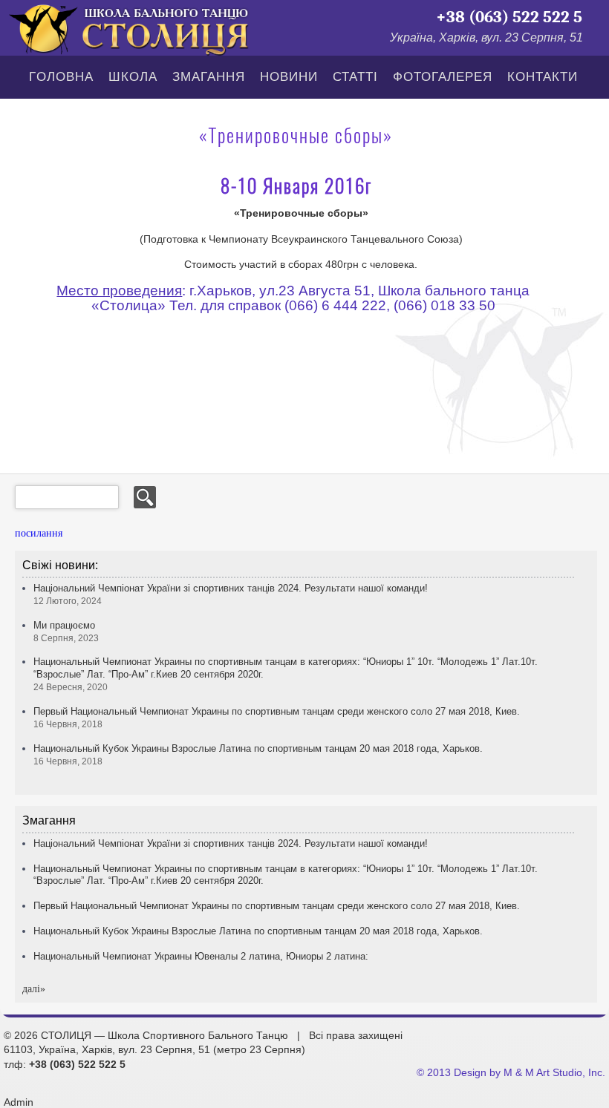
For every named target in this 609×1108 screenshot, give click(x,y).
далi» (33, 988)
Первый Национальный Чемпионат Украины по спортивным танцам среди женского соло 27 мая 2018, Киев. (276, 905)
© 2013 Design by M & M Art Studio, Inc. (511, 1072)
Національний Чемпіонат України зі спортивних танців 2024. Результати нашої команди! (230, 843)
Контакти (542, 77)
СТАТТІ (355, 77)
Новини (289, 77)
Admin (18, 1102)
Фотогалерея (442, 77)
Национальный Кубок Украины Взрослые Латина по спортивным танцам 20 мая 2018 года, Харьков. (258, 931)
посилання (38, 533)
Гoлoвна (61, 77)
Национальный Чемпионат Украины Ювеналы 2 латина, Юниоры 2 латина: (200, 956)
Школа (132, 77)
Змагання (208, 77)
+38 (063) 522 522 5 (509, 17)
